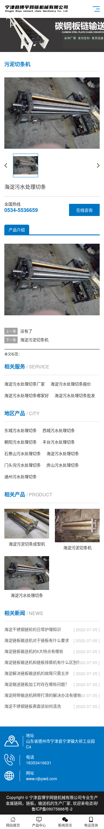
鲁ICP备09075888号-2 (52, 809)
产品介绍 (17, 229)
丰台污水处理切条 (58, 442)
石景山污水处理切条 (22, 453)
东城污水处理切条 (20, 430)
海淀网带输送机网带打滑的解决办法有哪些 (42, 695)
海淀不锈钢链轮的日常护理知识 (32, 629)
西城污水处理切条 (58, 430)
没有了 (26, 331)
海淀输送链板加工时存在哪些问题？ (36, 684)
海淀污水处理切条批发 (75, 395)
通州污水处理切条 (20, 476)
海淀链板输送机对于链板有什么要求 (36, 640)
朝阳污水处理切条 (20, 442)
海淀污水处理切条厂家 (24, 384)
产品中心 (39, 825)
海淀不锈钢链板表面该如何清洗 (32, 706)
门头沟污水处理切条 (22, 465)
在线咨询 (84, 210)
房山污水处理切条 (63, 465)
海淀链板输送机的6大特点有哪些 (33, 651)
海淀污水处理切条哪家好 (26, 395)
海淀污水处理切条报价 (71, 384)
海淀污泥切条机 (34, 339)
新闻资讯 (65, 825)
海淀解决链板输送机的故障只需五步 (36, 673)
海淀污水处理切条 (63, 453)
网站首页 (13, 825)
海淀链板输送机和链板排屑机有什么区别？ (42, 662)
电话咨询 (91, 825)
